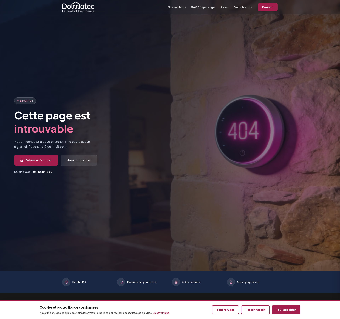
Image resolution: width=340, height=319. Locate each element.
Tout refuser (225, 310)
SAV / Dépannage (203, 7)
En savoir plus (161, 312)
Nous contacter (79, 160)
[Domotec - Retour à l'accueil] (78, 7)
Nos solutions (177, 7)
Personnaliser (255, 310)
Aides (224, 7)
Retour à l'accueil (38, 160)
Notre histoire (243, 7)
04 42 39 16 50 (42, 171)
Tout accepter (286, 310)
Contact (267, 7)
